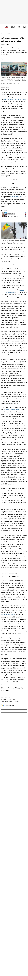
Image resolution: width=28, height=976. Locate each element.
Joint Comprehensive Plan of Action (14, 99)
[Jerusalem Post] (15, 27)
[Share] (2, 59)
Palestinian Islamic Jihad (11, 410)
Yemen (17, 701)
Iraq (14, 699)
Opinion (10, 33)
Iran (10, 699)
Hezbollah (3, 699)
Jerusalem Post (4, 33)
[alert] (13, 959)
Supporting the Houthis (8, 614)
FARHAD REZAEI (5, 87)
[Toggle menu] (3, 27)
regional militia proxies (17, 197)
